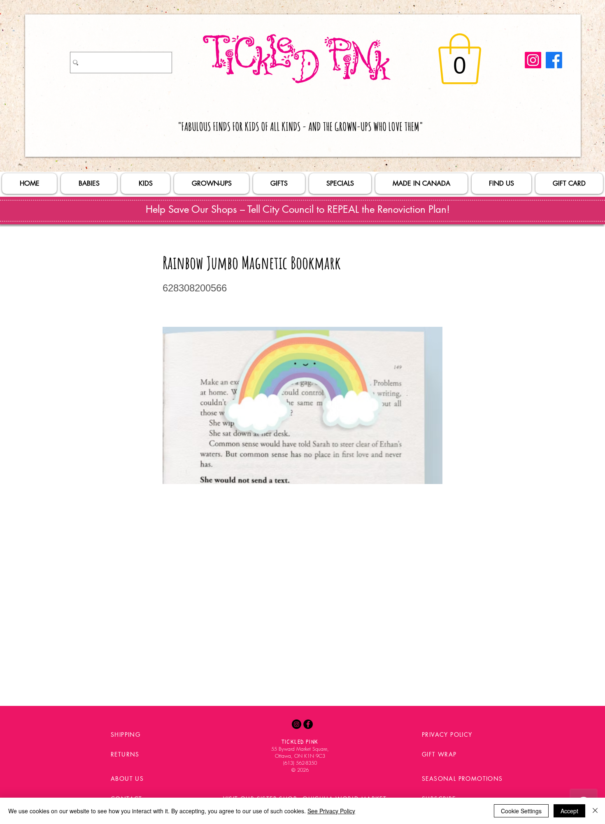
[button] (459, 58)
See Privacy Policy (331, 811)
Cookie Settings (521, 811)
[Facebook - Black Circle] (308, 724)
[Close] (595, 810)
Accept (569, 811)
